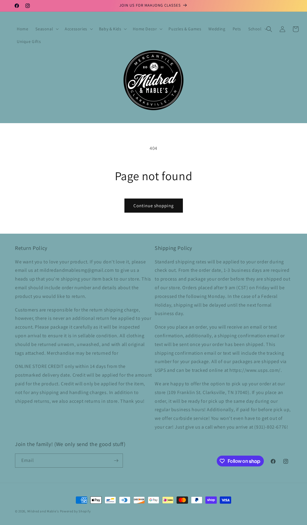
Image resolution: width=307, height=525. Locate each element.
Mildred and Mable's (43, 511)
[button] (46, 29)
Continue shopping (153, 205)
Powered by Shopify (75, 511)
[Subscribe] (116, 461)
